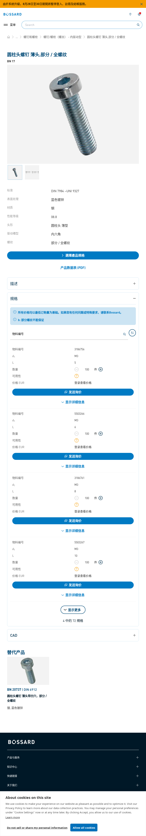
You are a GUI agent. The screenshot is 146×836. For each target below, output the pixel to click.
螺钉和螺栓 (31, 37)
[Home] (8, 37)
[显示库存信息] (76, 376)
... (17, 37)
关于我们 (12, 785)
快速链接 (12, 775)
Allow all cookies (84, 827)
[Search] (138, 24)
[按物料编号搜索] (124, 334)
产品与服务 (13, 757)
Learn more (13, 817)
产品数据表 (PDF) (73, 268)
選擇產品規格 (75, 255)
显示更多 (74, 610)
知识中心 (12, 766)
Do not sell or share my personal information (37, 827)
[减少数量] (76, 369)
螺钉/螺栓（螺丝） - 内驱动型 (62, 37)
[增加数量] (100, 369)
